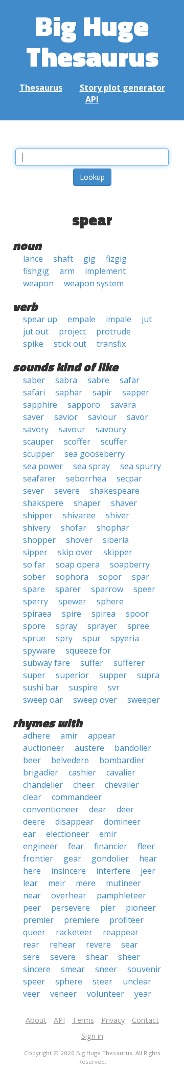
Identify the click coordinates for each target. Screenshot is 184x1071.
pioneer (141, 907)
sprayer (102, 626)
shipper (38, 515)
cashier (82, 772)
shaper (87, 503)
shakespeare (115, 490)
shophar (113, 527)
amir (69, 735)
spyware (39, 650)
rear (31, 944)
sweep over (95, 699)
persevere (70, 907)
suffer (91, 662)
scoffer (77, 441)
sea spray (91, 466)
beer (32, 760)
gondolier (110, 858)
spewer (72, 601)
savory (36, 429)
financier (110, 846)
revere (98, 944)
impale (118, 319)
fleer (146, 846)
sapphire (40, 404)
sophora (72, 576)
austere (89, 747)
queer (34, 932)
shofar (73, 527)
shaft (63, 258)
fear (76, 846)
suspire (83, 687)
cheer (84, 784)
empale (81, 319)
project (72, 331)
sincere (37, 969)
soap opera (78, 564)
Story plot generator (122, 87)
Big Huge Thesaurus (92, 40)
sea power (43, 466)
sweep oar (43, 699)
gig (89, 258)
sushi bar (41, 687)
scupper (38, 453)
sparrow (107, 589)
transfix (111, 343)
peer (32, 907)
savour (72, 429)
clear (32, 797)
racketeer (74, 932)
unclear (137, 981)
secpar (129, 478)
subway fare (46, 662)
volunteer (105, 993)
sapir (102, 392)
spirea (103, 613)
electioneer (67, 833)
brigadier (40, 772)
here (32, 870)
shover (79, 539)
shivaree (79, 515)
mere (86, 883)
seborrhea (86, 478)
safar (130, 380)
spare (34, 589)
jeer (148, 870)
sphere (110, 601)
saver (33, 417)
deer (125, 809)
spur (92, 638)
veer (31, 993)
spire (71, 613)
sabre (98, 380)
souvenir (144, 969)
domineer (122, 821)
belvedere (70, 760)
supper (113, 675)
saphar (68, 392)
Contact (145, 1020)
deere (34, 821)
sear (129, 944)
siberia (116, 539)
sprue (34, 638)
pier (108, 907)
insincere (68, 870)
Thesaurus (40, 87)
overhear (68, 895)
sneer (106, 969)
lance (33, 258)
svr (114, 687)
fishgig (36, 271)
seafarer (39, 478)
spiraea (37, 613)
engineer (40, 846)
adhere (36, 735)
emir (108, 833)
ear (29, 833)
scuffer (114, 441)
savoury (111, 429)
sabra (66, 380)
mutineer (123, 883)
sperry (35, 601)
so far (34, 564)
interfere (113, 870)
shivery (37, 527)
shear (97, 956)
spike (33, 343)
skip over (75, 552)
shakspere (43, 503)
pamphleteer (121, 895)
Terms (83, 1020)
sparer (68, 589)
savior (66, 417)
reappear (121, 932)
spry (64, 638)
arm (67, 271)
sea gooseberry (94, 453)
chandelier (43, 784)
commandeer (77, 797)
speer (144, 589)
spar (140, 576)
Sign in (92, 1036)
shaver (124, 503)
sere (31, 956)
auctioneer (43, 747)
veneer (63, 993)
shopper (39, 539)
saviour (102, 417)
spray (66, 626)
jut (147, 319)
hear (148, 858)
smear (73, 969)
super (34, 675)
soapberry (130, 564)
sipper (35, 552)
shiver (117, 515)
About (36, 1020)
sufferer (129, 662)
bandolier (132, 747)
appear (102, 735)
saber (34, 380)
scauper (38, 441)
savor (137, 417)
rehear (63, 944)
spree (138, 626)
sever (33, 490)
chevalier (122, 784)
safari (34, 392)
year (142, 993)
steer (102, 981)
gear (72, 858)
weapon (38, 283)
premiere (81, 920)
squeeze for (88, 650)
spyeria (125, 638)
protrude (113, 331)
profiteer (126, 920)
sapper (135, 392)
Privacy (113, 1020)
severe (67, 490)
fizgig (116, 258)
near (32, 895)
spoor (137, 613)
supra (148, 675)
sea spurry (140, 466)
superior (72, 675)
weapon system (94, 283)
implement (105, 271)
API (92, 99)
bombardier (122, 760)
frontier (38, 858)
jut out (36, 331)
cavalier (120, 772)
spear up (40, 319)
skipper (117, 552)
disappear (74, 821)
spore (34, 626)
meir (56, 883)
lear (30, 883)
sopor (110, 576)
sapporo (83, 404)
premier (38, 920)
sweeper (143, 699)
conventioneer (51, 809)
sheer (129, 956)
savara (123, 404)
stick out (70, 343)
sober (34, 576)
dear (97, 809)
